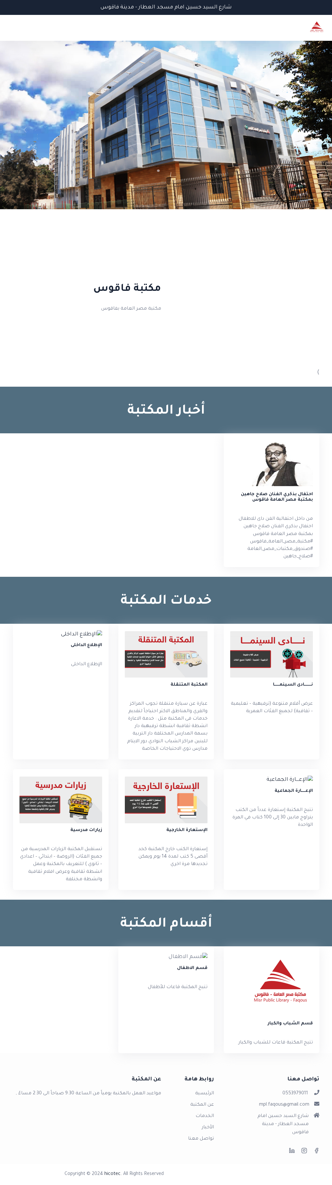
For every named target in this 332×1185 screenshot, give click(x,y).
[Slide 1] (166, 212)
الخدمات (205, 1116)
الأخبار (208, 1127)
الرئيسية (204, 1093)
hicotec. (113, 1174)
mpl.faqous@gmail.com (284, 1105)
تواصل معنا (201, 1139)
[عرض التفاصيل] (60, 635)
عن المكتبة (202, 1105)
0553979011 (295, 1093)
